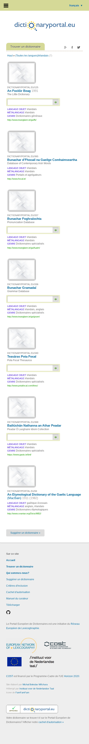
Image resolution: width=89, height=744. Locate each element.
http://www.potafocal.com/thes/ (22, 385)
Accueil (10, 560)
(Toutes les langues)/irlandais (31, 55)
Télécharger (13, 605)
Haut (10, 55)
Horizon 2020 (71, 676)
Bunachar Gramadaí (21, 287)
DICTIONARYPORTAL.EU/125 (22, 87)
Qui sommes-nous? (17, 573)
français (76, 5)
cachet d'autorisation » (51, 722)
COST (9, 676)
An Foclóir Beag (22, 90)
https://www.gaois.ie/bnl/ (19, 454)
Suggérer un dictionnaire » (25, 532)
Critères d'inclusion (17, 585)
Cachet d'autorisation (18, 592)
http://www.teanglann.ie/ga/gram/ (23, 316)
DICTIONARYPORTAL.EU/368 (22, 422)
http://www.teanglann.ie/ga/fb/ (21, 120)
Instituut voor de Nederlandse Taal (36, 688)
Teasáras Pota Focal (21, 356)
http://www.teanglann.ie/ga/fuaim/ (23, 248)
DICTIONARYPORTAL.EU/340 (22, 353)
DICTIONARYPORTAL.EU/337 (22, 215)
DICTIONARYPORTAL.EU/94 (22, 491)
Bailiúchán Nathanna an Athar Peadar (34, 425)
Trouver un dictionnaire (19, 566)
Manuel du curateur (17, 598)
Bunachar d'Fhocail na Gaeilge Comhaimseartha (42, 159)
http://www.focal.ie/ (16, 179)
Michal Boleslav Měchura (35, 684)
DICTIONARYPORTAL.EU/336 (22, 284)
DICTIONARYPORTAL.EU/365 (22, 156)
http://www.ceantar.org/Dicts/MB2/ (24, 513)
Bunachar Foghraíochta (24, 218)
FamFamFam (22, 692)
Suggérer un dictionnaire (20, 579)
